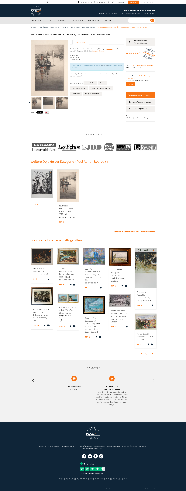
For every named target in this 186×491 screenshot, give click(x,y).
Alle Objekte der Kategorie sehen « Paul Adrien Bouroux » (134, 231)
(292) (60, 479)
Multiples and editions (92, 94)
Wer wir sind (42, 446)
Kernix (152, 488)
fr (141, 2)
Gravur (102, 83)
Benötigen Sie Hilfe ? (54, 446)
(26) (67, 479)
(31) (72, 479)
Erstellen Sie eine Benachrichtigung (140, 42)
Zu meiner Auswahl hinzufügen (140, 102)
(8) (108, 479)
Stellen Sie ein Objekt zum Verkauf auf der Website (77, 446)
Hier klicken (104, 66)
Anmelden (133, 2)
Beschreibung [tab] (81, 42)
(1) (101, 479)
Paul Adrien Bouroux (88, 27)
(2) (87, 479)
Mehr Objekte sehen (148, 354)
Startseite (33, 27)
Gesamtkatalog (43, 27)
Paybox (148, 488)
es (153, 2)
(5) (124, 479)
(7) (75, 479)
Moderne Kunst (54, 27)
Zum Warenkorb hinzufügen (140, 95)
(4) (69, 479)
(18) (103, 479)
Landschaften (90, 83)
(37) (81, 479)
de (147, 2)
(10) (63, 479)
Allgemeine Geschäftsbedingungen (92, 448)
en (144, 2)
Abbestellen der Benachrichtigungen (118, 446)
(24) (92, 479)
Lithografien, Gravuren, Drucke (71, 27)
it (150, 2)
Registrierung (122, 2)
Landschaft (76, 94)
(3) (106, 479)
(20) (114, 479)
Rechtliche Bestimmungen (139, 446)
